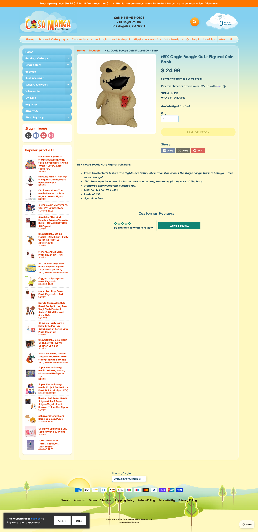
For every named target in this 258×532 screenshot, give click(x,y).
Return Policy (146, 500)
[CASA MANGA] (48, 21)
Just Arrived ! (120, 39)
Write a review (179, 226)
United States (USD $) (127, 479)
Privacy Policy (187, 500)
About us (79, 500)
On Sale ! (192, 39)
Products (95, 50)
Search (66, 500)
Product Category (54, 40)
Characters (82, 40)
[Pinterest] (43, 135)
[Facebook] (36, 135)
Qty (163, 113)
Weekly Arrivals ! (148, 40)
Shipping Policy (124, 500)
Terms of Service (100, 500)
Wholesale (174, 40)
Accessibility (166, 500)
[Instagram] (51, 135)
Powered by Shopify (129, 522)
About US (225, 39)
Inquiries (209, 39)
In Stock (101, 39)
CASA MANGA (128, 519)
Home (30, 39)
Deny (79, 521)
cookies (36, 518)
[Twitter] (28, 135)
